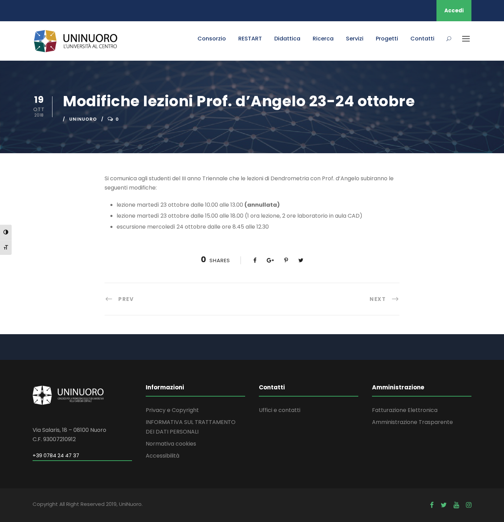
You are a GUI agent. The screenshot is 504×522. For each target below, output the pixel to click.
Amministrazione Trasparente (412, 422)
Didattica (287, 39)
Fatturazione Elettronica (404, 410)
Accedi (454, 10)
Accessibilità (162, 456)
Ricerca (323, 39)
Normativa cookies (171, 444)
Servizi (354, 39)
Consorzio (211, 39)
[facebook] (432, 505)
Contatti (422, 39)
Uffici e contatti (279, 410)
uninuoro (83, 119)
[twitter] (444, 505)
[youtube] (456, 505)
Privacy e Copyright (172, 410)
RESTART (250, 39)
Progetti (387, 39)
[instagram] (468, 505)
